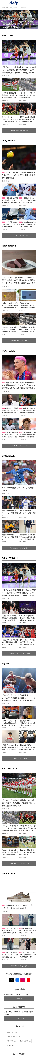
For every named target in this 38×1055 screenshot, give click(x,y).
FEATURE (7, 35)
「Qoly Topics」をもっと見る (19, 235)
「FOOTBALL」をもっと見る (19, 446)
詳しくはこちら (19, 998)
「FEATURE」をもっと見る (19, 130)
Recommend (9, 245)
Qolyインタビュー (13, 1036)
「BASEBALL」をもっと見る (19, 548)
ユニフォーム (12, 1032)
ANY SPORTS (9, 768)
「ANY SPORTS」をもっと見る (19, 863)
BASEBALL (8, 456)
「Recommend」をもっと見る (19, 340)
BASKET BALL (10, 558)
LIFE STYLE (8, 873)
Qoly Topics (8, 140)
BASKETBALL (25, 1041)
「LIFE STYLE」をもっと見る (19, 966)
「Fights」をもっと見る (19, 758)
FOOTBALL (8, 350)
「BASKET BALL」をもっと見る (19, 653)
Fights (5, 663)
